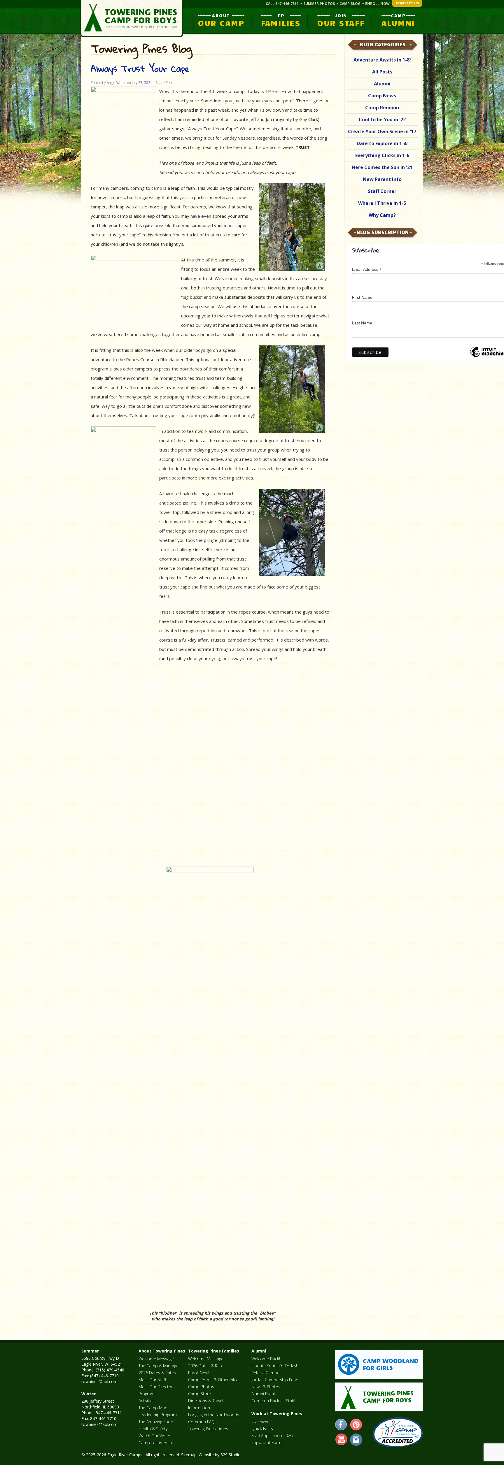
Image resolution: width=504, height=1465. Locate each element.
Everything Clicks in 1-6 (382, 155)
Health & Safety (153, 1428)
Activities (147, 1400)
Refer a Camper (266, 1373)
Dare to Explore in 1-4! (382, 143)
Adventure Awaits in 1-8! (382, 60)
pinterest (356, 1425)
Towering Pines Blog (141, 49)
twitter (356, 1440)
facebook (341, 1425)
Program (147, 1394)
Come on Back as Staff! (273, 1400)
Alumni (382, 83)
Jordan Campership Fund (274, 1380)
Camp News (382, 95)
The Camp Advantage (158, 1366)
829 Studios (231, 1454)
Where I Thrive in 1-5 (382, 203)
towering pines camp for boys (379, 1397)
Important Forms (267, 1442)
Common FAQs (202, 1421)
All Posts (382, 71)
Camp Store (199, 1394)
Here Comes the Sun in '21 (382, 167)
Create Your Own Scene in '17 (382, 131)
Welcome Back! (265, 1359)
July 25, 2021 (142, 82)
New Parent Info (382, 179)
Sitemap (189, 1454)
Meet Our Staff (152, 1380)
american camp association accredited (398, 1432)
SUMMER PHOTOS (319, 3)
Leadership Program (158, 1414)
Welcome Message (156, 1359)
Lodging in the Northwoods (213, 1414)
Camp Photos (201, 1387)
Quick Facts (262, 1428)
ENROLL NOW (377, 3)
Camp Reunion (382, 107)
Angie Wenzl (116, 82)
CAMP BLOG (350, 3)
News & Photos (265, 1387)
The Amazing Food (156, 1421)
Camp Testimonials (157, 1442)
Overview (259, 1421)
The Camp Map (153, 1407)
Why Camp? (382, 215)
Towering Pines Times (208, 1428)
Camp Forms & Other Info (212, 1380)
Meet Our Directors (157, 1387)
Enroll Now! (198, 1373)
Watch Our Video (154, 1435)
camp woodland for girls (379, 1364)
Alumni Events (264, 1394)
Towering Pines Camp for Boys (131, 18)
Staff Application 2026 (272, 1435)
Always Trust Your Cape (140, 69)
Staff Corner (382, 191)
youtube (341, 1440)
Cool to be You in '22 (382, 119)
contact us (407, 3)
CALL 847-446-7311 (282, 3)
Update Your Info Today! (274, 1366)
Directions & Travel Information (205, 1404)
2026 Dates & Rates (157, 1373)
